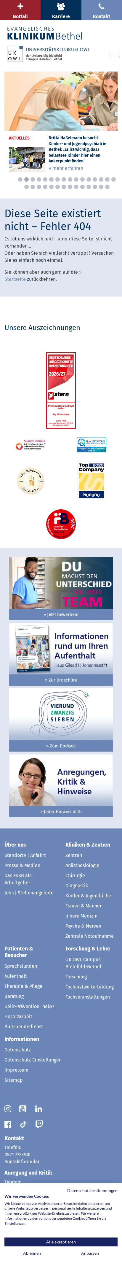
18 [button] (32, 187)
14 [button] (101, 179)
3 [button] (32, 179)
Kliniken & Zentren (87, 845)
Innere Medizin (81, 916)
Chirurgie (75, 875)
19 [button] (39, 187)
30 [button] (107, 187)
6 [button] (51, 179)
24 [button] (70, 187)
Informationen (21, 1039)
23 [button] (64, 187)
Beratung (14, 996)
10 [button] (76, 179)
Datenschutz (17, 1050)
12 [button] (88, 179)
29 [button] (101, 187)
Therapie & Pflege (23, 986)
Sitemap (13, 1080)
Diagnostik (76, 885)
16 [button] (113, 179)
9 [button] (70, 179)
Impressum (16, 1070)
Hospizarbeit (18, 1016)
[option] (61, 124)
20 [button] (45, 187)
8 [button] (64, 179)
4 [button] (39, 179)
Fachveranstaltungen (87, 997)
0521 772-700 (17, 1154)
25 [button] (76, 187)
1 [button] (20, 179)
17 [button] (26, 187)
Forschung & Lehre (87, 948)
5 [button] (45, 179)
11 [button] (82, 179)
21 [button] (51, 187)
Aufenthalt (15, 976)
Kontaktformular (22, 1161)
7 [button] (57, 179)
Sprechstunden (20, 966)
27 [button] (88, 187)
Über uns (15, 845)
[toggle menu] (114, 53)
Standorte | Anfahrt (25, 855)
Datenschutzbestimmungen (92, 1190)
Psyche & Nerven (83, 926)
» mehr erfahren (66, 168)
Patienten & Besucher (18, 951)
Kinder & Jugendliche (88, 896)
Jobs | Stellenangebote (29, 893)
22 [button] (57, 187)
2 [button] (26, 179)
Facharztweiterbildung (89, 987)
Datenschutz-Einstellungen (33, 1060)
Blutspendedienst (23, 1026)
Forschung (76, 977)
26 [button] (82, 187)
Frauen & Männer (83, 906)
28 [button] (95, 187)
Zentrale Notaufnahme (89, 936)
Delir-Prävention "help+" (30, 1006)
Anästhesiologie (82, 865)
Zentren (73, 855)
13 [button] (95, 179)
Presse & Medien (22, 865)
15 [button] (107, 179)
